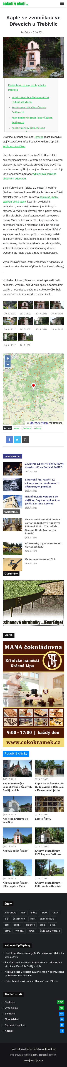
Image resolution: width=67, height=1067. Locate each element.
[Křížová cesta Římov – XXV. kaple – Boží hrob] (49, 835)
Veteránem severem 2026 (40, 559)
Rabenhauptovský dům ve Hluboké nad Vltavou (31, 981)
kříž (6, 919)
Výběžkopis (11, 1008)
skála (42, 925)
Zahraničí (10, 1013)
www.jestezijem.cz (33, 1060)
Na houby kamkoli (15, 1025)
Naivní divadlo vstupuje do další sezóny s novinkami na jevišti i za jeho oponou (42, 500)
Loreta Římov (43, 818)
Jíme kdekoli (12, 1019)
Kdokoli (9, 1030)
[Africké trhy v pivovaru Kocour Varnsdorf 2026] (12, 548)
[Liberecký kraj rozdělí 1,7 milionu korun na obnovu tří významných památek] (12, 484)
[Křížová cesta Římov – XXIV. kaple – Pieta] (17, 867)
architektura (10, 912)
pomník (17, 925)
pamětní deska (47, 919)
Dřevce (39, 136)
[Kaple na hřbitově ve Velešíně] (17, 804)
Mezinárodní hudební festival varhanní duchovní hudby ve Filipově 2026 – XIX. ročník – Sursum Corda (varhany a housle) (43, 526)
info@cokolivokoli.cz (45, 1049)
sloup (52, 925)
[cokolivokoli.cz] (15, 3)
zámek (32, 931)
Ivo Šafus (25, 32)
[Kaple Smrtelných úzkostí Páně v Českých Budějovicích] (17, 768)
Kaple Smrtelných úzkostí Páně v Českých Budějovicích (17, 787)
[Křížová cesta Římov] (17, 835)
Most (32, 919)
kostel (55, 912)
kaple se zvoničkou (14, 146)
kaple (16, 428)
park (7, 925)
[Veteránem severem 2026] (12, 564)
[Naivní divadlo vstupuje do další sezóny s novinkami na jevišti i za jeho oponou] (12, 501)
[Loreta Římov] (49, 804)
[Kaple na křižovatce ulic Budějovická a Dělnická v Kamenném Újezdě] (49, 768)
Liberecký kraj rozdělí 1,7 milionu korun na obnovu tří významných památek (42, 483)
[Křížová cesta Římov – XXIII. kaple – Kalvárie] (49, 867)
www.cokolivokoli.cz (21, 1049)
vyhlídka (20, 931)
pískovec (30, 925)
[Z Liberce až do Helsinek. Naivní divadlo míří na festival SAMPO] (12, 468)
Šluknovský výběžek (50, 931)
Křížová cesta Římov (15, 850)
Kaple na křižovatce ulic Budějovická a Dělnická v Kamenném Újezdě (49, 787)
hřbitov (34, 912)
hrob (23, 912)
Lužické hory (19, 919)
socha (8, 931)
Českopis (10, 1002)
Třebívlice (26, 428)
